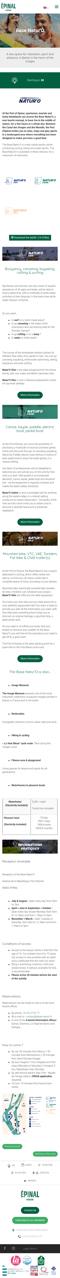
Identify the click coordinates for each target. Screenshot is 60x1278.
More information (30, 395)
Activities (20, 1172)
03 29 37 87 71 (31, 1013)
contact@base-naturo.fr (39, 1016)
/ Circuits (42, 1172)
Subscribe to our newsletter (30, 1220)
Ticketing (47, 1165)
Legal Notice (30, 1248)
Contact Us (30, 1210)
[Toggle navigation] (57, 6)
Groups (32, 1180)
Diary (29, 1165)
